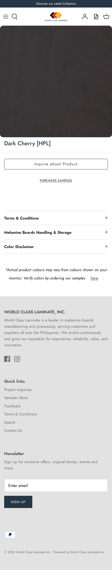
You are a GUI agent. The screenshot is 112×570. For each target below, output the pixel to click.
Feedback (12, 406)
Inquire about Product (56, 164)
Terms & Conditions (21, 218)
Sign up (18, 501)
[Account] (83, 16)
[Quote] (95, 16)
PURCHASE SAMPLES (56, 180)
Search (9, 422)
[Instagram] (17, 359)
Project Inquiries (18, 390)
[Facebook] (7, 359)
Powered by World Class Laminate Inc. (79, 552)
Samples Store (16, 398)
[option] (56, 81)
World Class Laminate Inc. (33, 552)
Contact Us (13, 430)
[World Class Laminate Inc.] (56, 16)
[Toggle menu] (5, 16)
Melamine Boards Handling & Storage (37, 232)
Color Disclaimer (19, 247)
